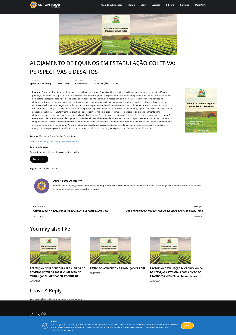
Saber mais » (67, 330)
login (51, 298)
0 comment (81, 83)
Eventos (156, 4)
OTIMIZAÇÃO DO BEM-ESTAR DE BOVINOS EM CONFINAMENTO (70, 211)
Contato (184, 4)
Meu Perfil (200, 4)
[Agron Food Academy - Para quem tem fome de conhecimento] (45, 4)
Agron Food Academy (40, 83)
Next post (198, 206)
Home (131, 4)
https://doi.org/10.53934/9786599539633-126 (57, 141)
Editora (170, 4)
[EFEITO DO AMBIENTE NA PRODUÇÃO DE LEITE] (110, 250)
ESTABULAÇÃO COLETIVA (105, 83)
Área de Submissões (111, 4)
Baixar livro (39, 159)
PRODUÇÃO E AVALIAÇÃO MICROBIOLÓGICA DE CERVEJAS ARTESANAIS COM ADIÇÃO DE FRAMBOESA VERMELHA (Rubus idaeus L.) (176, 272)
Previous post (39, 206)
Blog (143, 4)
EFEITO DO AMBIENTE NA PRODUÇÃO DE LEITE (117, 268)
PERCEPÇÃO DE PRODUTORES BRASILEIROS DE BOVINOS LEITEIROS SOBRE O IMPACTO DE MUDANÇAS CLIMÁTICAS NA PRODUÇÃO (57, 272)
